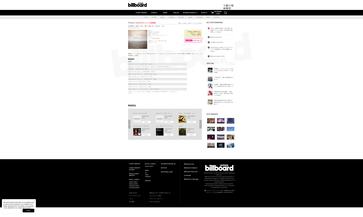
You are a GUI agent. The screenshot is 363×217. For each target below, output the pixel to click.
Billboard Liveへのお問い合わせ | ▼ (160, 193)
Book (208, 17)
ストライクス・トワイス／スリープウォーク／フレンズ (149, 126)
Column (171, 17)
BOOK (203, 13)
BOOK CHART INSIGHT (134, 174)
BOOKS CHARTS (150, 164)
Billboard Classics (190, 168)
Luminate (187, 175)
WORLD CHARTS (133, 184)
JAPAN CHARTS (133, 182)
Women (216, 17)
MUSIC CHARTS (134, 179)
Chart (146, 17)
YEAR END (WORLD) (134, 187)
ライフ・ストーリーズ (140, 113)
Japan (190, 17)
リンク (131, 198)
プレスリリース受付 (155, 195)
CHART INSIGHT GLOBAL (134, 169)
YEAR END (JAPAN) (134, 186)
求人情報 (131, 201)
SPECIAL (176, 13)
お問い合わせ (133, 193)
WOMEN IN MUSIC (189, 13)
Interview (181, 17)
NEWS (165, 13)
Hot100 (154, 17)
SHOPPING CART (167, 172)
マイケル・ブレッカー (133, 28)
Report (162, 17)
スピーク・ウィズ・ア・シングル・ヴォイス (169, 113)
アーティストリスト (135, 195)
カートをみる (183, 23)
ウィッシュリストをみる (196, 23)
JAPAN (146, 175)
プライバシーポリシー (156, 198)
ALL (146, 173)
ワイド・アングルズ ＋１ (187, 113)
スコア (181, 126)
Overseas (199, 17)
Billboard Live (189, 164)
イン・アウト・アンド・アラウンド (166, 126)
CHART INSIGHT (141, 13)
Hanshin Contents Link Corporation (218, 173)
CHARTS (154, 13)
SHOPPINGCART (218, 12)
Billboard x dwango (191, 179)
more (230, 63)
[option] (165, 124)
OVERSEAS (148, 176)
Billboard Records (190, 172)
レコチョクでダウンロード (193, 40)
